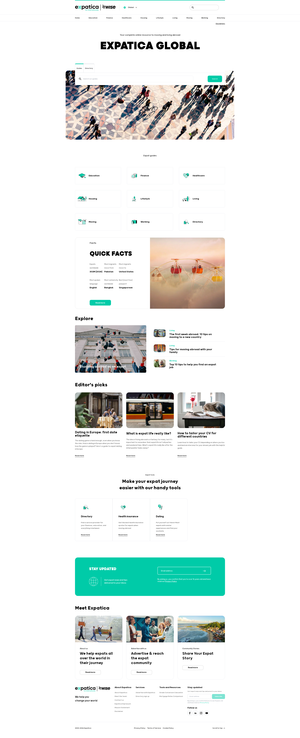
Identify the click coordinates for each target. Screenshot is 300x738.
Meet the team (121, 696)
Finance (109, 18)
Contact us (119, 700)
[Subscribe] (207, 571)
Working (204, 18)
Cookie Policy (168, 728)
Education (93, 18)
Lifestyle (159, 18)
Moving (189, 18)
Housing (144, 18)
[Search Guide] (80, 79)
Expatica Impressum (123, 704)
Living (174, 18)
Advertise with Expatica (145, 693)
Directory (221, 18)
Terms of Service (154, 728)
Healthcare (126, 18)
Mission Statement (122, 708)
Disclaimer (119, 711)
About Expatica (121, 693)
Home (77, 18)
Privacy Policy (171, 581)
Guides (79, 68)
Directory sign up (142, 696)
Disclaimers (220, 24)
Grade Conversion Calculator (171, 693)
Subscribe (218, 696)
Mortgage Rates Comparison (171, 696)
